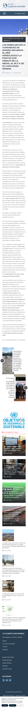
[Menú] (4, 13)
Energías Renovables (8, 657)
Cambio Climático (7, 663)
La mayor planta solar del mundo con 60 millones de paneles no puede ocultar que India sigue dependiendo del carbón (14, 545)
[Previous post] (2, 360)
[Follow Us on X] (3, 680)
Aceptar (5, 705)
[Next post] (25, 387)
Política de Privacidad (8, 695)
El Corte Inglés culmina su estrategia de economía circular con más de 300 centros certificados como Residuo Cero (13, 620)
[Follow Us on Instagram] (10, 680)
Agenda (4, 641)
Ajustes (20, 705)
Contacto (4, 646)
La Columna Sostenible (8, 643)
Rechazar (12, 705)
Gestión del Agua (7, 660)
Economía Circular (7, 669)
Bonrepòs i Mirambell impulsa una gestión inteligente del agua (12, 448)
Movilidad (4, 666)
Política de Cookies (20, 695)
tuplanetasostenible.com (16, 692)
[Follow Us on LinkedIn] (7, 680)
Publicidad (5, 649)
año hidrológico (8, 122)
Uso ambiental (21, 340)
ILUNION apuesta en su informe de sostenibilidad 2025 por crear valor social (13, 595)
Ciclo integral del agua (11, 38)
